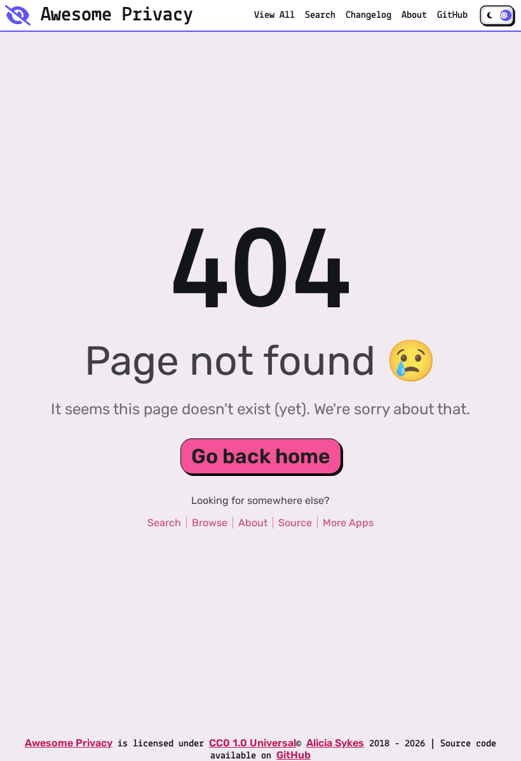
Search (320, 15)
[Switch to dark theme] (496, 15)
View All (274, 15)
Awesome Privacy (68, 743)
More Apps (348, 523)
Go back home (260, 456)
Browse (209, 523)
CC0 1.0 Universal (252, 743)
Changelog (368, 15)
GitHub (455, 15)
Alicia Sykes (335, 743)
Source (295, 523)
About (414, 15)
